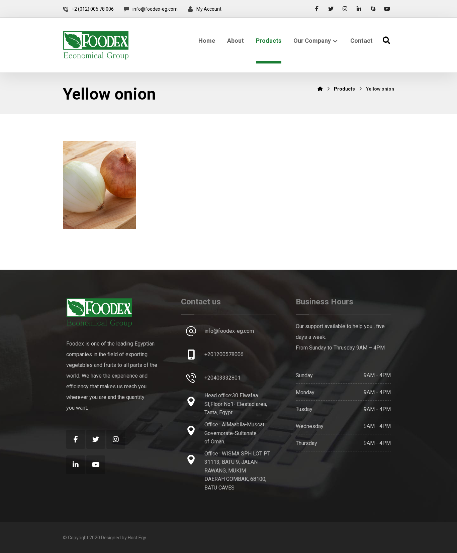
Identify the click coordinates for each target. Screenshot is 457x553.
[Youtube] (387, 8)
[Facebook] (317, 8)
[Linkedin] (359, 8)
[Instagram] (345, 8)
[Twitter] (331, 8)
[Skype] (373, 8)
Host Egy (137, 537)
